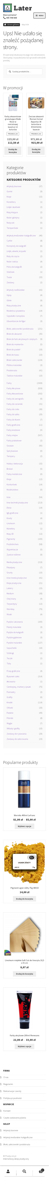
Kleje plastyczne (14, 583)
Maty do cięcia (13, 256)
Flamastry (11, 692)
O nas (5, 1077)
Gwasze (10, 445)
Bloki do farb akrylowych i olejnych (22, 339)
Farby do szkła (13, 414)
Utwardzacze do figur (16, 321)
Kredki (9, 702)
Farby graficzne (13, 424)
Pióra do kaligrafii (14, 266)
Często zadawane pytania (14, 1117)
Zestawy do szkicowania (17, 739)
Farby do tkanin (13, 419)
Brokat (10, 468)
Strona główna (13, 24)
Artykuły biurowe (14, 186)
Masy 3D (10, 533)
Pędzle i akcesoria (15, 621)
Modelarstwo (12, 489)
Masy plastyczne (14, 305)
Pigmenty (11, 539)
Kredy (9, 518)
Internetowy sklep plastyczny (16, 1158)
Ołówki (10, 707)
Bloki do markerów (15, 344)
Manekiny (11, 528)
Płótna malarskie (14, 365)
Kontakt (6, 1110)
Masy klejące (12, 212)
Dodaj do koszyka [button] (12, 150)
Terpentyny (12, 603)
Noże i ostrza (12, 261)
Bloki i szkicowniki (14, 360)
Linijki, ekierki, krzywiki (16, 251)
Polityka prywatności (12, 1098)
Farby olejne (12, 435)
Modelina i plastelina (16, 310)
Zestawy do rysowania (16, 733)
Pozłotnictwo (13, 544)
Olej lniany (11, 598)
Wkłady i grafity (13, 728)
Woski (9, 614)
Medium (10, 593)
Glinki (9, 300)
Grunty (10, 572)
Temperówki (12, 228)
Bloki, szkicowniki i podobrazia (20, 328)
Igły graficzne (12, 513)
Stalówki (10, 272)
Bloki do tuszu (13, 354)
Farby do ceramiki (14, 404)
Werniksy (10, 609)
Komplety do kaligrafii (16, 246)
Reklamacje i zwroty (12, 1091)
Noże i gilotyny (13, 217)
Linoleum (11, 523)
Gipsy (9, 295)
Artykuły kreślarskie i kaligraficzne (21, 235)
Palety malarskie (14, 627)
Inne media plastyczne (17, 577)
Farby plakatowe (14, 440)
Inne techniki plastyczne (17, 502)
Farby (9, 383)
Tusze (9, 277)
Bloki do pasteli (13, 349)
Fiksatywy (11, 567)
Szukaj (24, 1171)
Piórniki (10, 718)
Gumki (9, 191)
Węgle (9, 723)
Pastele (10, 712)
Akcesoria (11, 681)
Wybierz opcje (24, 826)
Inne (8, 497)
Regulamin (8, 1084)
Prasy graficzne (13, 671)
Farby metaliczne (14, 474)
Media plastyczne (14, 562)
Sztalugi (10, 653)
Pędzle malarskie (14, 642)
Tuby (9, 663)
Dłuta (9, 507)
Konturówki (12, 484)
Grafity (9, 697)
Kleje (9, 196)
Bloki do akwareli (14, 333)
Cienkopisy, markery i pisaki (19, 686)
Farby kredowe (13, 430)
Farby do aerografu (15, 398)
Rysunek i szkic (13, 676)
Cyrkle (9, 240)
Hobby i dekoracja (15, 463)
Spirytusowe (12, 451)
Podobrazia (12, 370)
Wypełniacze (12, 549)
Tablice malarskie (14, 375)
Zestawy (10, 282)
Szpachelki (11, 648)
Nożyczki (10, 222)
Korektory (11, 202)
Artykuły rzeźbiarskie (15, 289)
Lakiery (10, 588)
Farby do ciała (13, 409)
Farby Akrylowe (13, 388)
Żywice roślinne (14, 554)
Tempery (11, 456)
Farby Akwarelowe (15, 393)
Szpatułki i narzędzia (16, 316)
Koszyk (38, 1169)
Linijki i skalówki (13, 207)
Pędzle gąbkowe (14, 637)
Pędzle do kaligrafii (15, 632)
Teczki (9, 658)
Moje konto (8, 1171)
